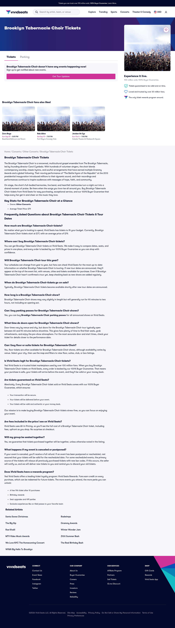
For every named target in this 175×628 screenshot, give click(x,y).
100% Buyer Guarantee (98, 3)
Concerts (124, 12)
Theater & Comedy (141, 12)
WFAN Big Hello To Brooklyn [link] (19, 549)
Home (7, 151)
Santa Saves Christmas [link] (16, 516)
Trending (103, 12)
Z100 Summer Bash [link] (70, 536)
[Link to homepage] (17, 12)
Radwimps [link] (66, 516)
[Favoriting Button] (166, 30)
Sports (114, 12)
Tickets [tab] (11, 56)
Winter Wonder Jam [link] (71, 530)
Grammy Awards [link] (69, 523)
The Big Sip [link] (10, 523)
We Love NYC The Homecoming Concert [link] (24, 543)
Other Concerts (30, 151)
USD (159, 12)
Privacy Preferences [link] (75, 616)
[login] (166, 12)
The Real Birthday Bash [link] (72, 543)
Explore (92, 12)
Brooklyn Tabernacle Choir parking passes (43, 315)
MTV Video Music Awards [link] (17, 536)
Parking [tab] (25, 56)
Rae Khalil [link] (10, 530)
